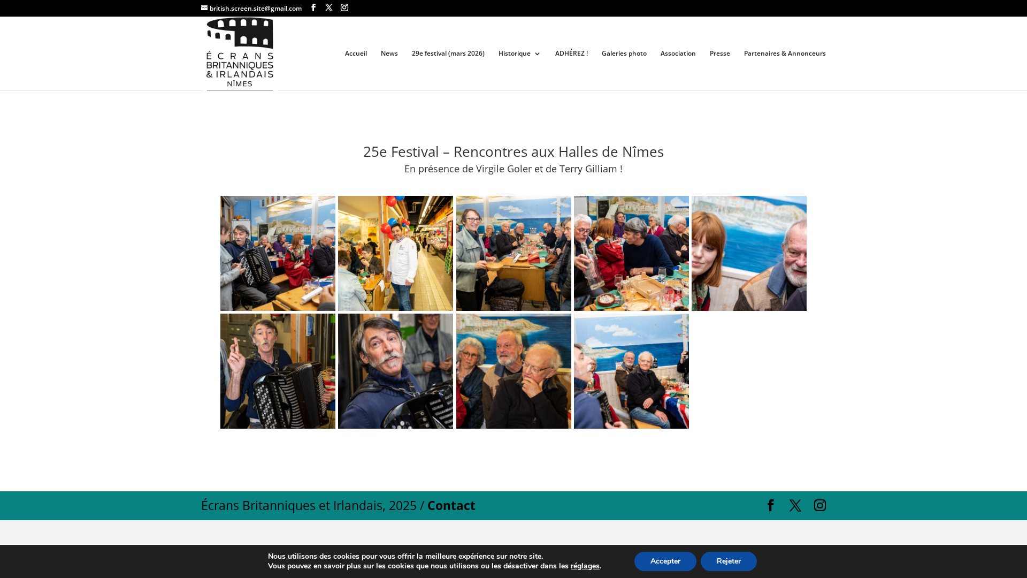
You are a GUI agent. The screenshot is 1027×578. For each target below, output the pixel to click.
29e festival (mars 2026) (448, 54)
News (389, 54)
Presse (720, 54)
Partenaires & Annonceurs (785, 54)
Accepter (665, 561)
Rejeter (729, 561)
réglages (585, 566)
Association (678, 54)
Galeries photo (624, 54)
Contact (451, 505)
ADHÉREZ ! (571, 54)
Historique (515, 54)
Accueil (356, 54)
